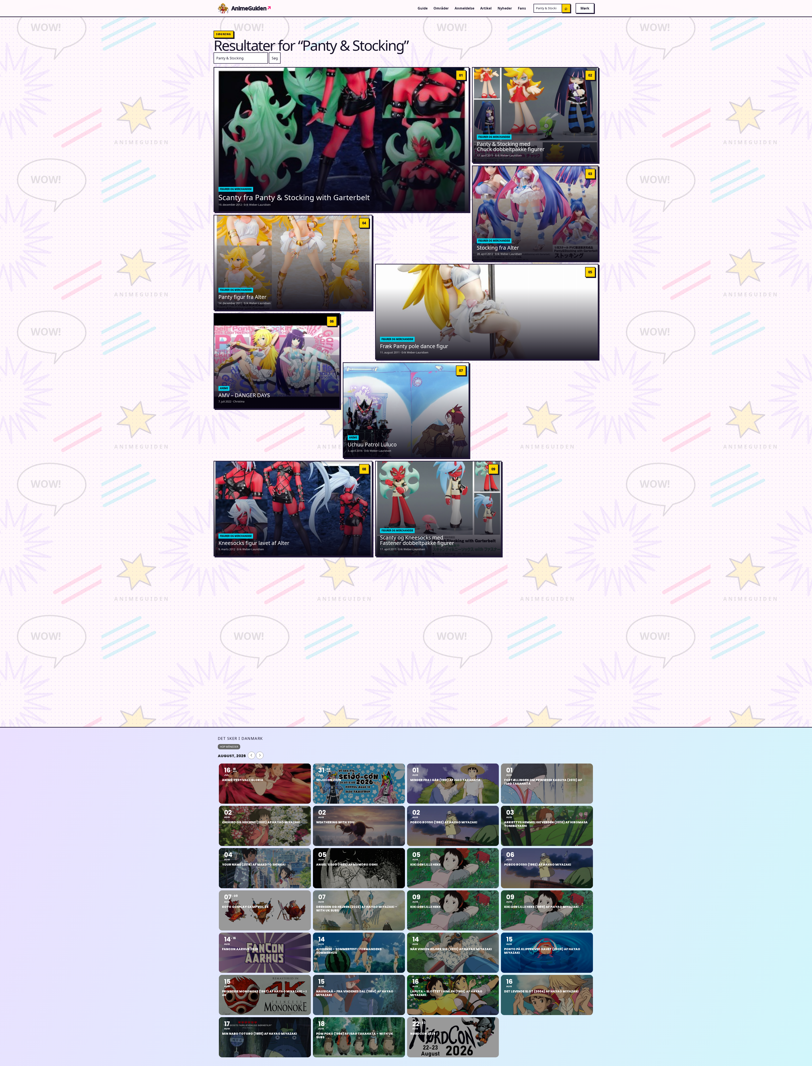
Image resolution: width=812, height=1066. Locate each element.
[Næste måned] (259, 755)
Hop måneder (229, 747)
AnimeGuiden (251, 8)
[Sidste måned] (251, 755)
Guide (423, 8)
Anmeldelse (464, 8)
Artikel (486, 8)
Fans (522, 8)
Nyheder (505, 8)
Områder (441, 8)
